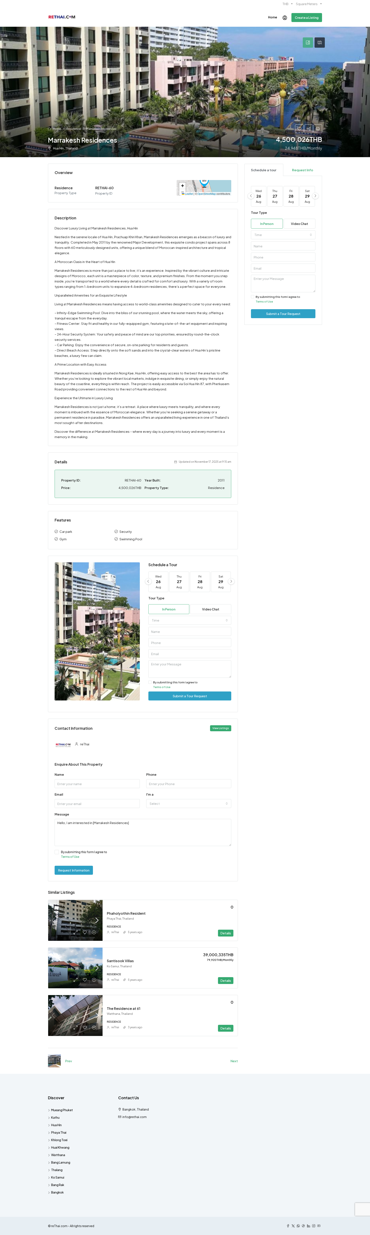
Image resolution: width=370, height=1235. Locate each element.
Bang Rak (57, 1185)
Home (272, 17)
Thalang (57, 1170)
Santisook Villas (120, 961)
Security (125, 531)
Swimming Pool (130, 539)
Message (62, 814)
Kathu (55, 1117)
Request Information (74, 870)
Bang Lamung (60, 1162)
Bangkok (57, 1192)
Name (59, 774)
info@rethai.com (134, 1117)
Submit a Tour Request (190, 696)
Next (234, 1061)
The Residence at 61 (123, 1008)
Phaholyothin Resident (126, 913)
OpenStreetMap (206, 193)
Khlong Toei (59, 1140)
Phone (151, 774)
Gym (63, 539)
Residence (73, 128)
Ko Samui (57, 1177)
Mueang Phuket (62, 1110)
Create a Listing (307, 17)
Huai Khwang (60, 1147)
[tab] (308, 42)
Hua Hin (56, 1125)
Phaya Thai (58, 1132)
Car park (66, 531)
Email (59, 794)
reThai (115, 932)
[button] (204, 182)
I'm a (150, 794)
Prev (68, 1061)
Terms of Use (161, 687)
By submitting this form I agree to (175, 685)
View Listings (220, 728)
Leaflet (188, 193)
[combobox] (189, 620)
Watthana (58, 1155)
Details (225, 933)
